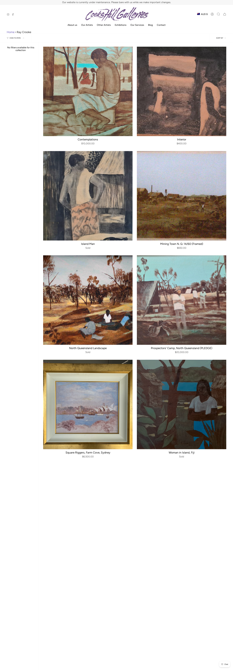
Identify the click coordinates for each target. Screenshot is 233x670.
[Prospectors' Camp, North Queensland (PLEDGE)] (181, 300)
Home (10, 32)
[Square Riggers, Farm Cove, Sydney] (88, 404)
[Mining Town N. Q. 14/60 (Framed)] (181, 196)
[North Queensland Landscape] (88, 300)
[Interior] (181, 91)
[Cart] (225, 14)
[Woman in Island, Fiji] (181, 404)
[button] (218, 14)
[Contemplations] (88, 91)
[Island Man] (88, 196)
